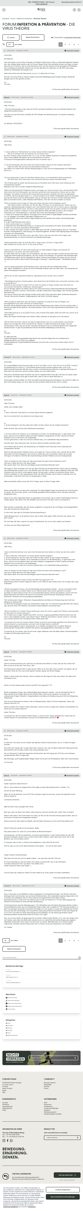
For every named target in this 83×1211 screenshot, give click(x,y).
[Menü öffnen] (3, 9)
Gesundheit (10, 1025)
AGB (45, 1103)
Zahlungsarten (7, 1108)
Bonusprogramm (50, 1083)
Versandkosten (7, 1106)
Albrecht (7, 97)
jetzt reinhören (41, 4)
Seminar (46, 1086)
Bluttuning (9, 1028)
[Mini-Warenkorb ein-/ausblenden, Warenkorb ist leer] (79, 10)
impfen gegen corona (11, 977)
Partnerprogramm (50, 1112)
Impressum (32, 1207)
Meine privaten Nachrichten (15, 1006)
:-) (4, 51)
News (4, 1090)
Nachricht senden (73, 51)
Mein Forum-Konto (12, 997)
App (3, 1092)
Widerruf (47, 1110)
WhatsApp (47, 1085)
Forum (13, 19)
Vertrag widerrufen (67, 1175)
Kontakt (5, 1103)
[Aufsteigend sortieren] (3, 44)
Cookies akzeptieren (62, 1190)
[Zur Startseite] (41, 10)
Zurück (11, 38)
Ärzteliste (5, 1104)
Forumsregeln (11, 1009)
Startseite (5, 19)
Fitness (9, 1023)
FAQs (4, 1110)
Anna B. (6, 395)
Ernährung (9, 1030)
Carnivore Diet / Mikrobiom (12, 971)
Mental (9, 1032)
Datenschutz (48, 1106)
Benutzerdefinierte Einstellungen (63, 1197)
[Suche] (80, 958)
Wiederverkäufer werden (53, 1114)
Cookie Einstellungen (51, 1108)
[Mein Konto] (74, 10)
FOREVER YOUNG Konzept (12, 1083)
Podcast (5, 1086)
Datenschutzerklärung (10, 1207)
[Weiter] (79, 44)
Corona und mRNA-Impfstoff (12, 982)
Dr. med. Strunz (7, 1085)
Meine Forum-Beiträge (13, 1000)
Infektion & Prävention (24, 19)
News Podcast (7, 1088)
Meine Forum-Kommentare (14, 1003)
